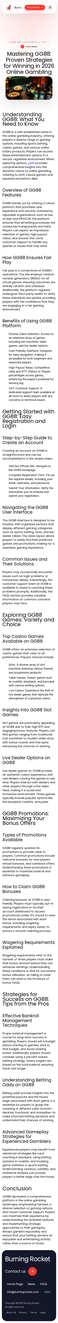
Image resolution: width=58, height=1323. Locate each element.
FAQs (43, 1284)
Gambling (15, 42)
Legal (42, 1312)
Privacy (23, 1312)
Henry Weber (31, 46)
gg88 (31, 163)
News (31, 1284)
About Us (11, 1312)
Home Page (15, 1284)
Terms (33, 1312)
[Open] (50, 7)
